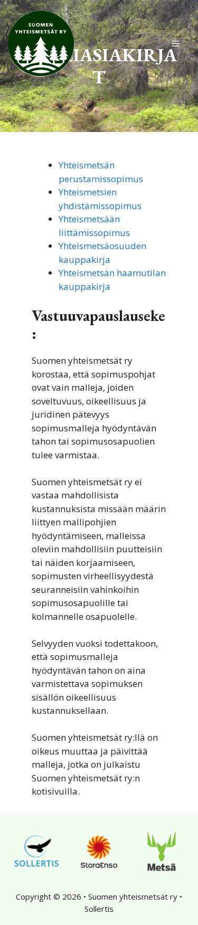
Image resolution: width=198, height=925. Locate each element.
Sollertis (99, 908)
